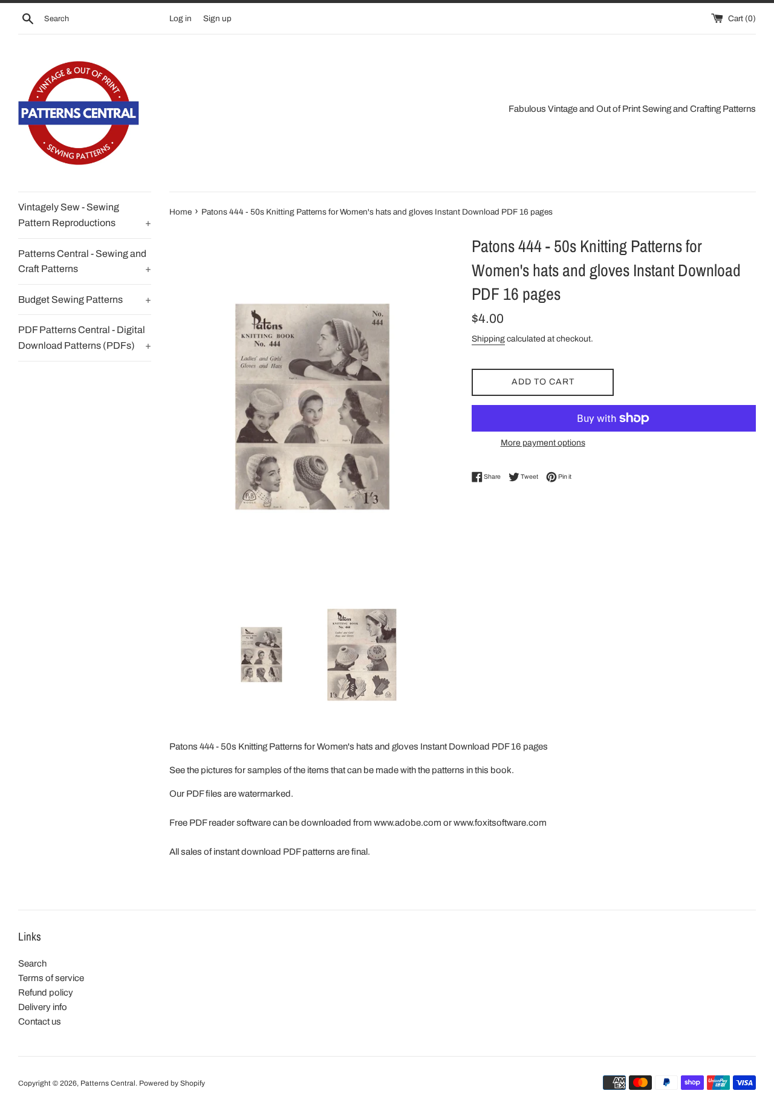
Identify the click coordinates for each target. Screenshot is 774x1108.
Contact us (39, 1021)
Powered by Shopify (172, 1083)
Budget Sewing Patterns (84, 299)
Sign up (217, 18)
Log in (180, 18)
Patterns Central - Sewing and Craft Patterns (84, 261)
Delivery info (42, 1007)
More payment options (543, 442)
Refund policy (45, 992)
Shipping (488, 338)
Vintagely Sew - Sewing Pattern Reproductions (84, 215)
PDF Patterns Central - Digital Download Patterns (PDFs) (84, 338)
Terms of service (51, 978)
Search (32, 963)
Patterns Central (107, 1083)
